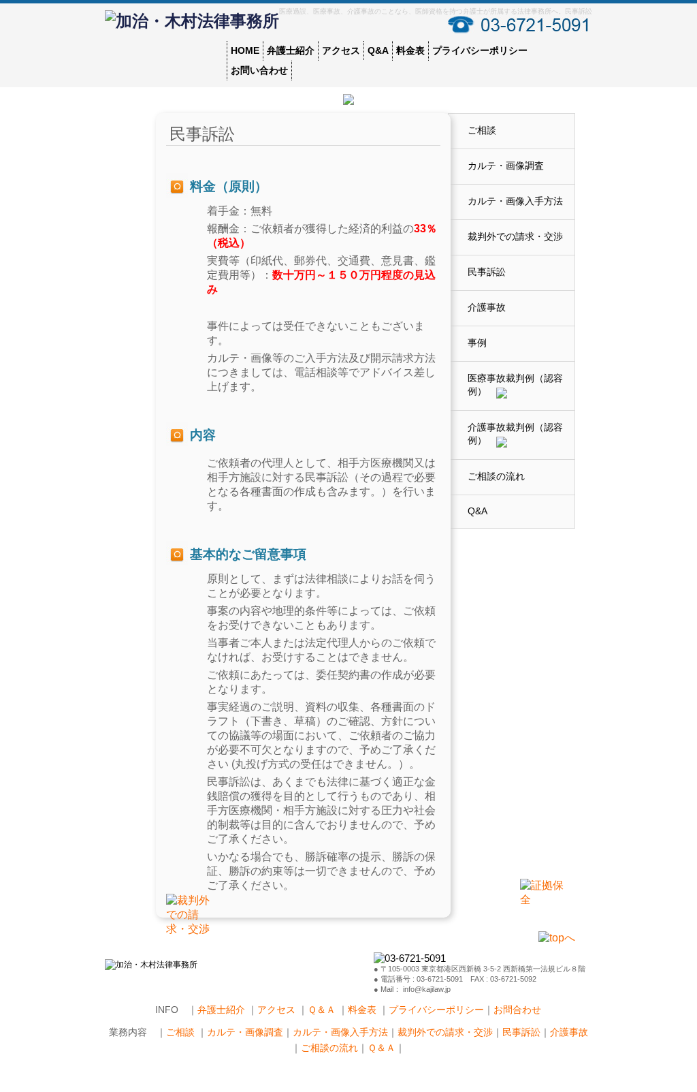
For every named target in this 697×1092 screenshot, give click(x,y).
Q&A (378, 50)
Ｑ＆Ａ (323, 1009)
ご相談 (482, 130)
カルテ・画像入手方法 (515, 201)
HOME (245, 50)
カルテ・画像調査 (506, 165)
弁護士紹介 (290, 50)
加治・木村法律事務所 (197, 21)
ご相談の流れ (496, 476)
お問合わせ (517, 1009)
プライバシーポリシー (480, 50)
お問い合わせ (259, 70)
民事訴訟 (487, 271)
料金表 (410, 50)
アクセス (341, 50)
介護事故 (487, 307)
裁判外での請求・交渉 (515, 236)
